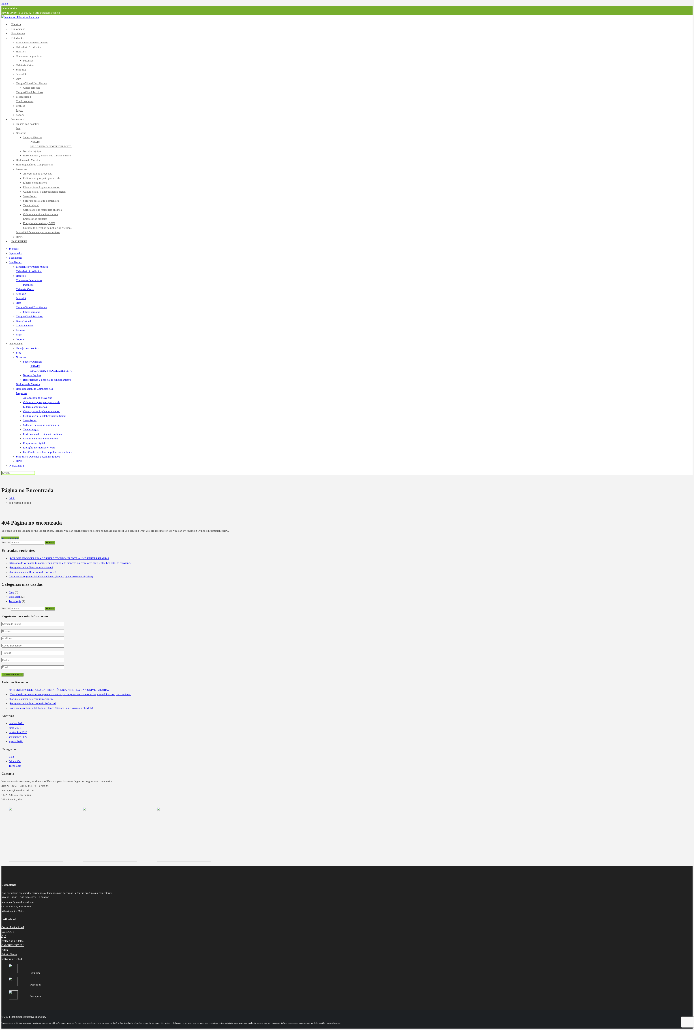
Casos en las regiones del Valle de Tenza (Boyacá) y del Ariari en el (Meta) (51, 576)
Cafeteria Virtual (25, 65)
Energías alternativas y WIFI (39, 223)
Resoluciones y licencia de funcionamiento (47, 155)
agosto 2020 (16, 741)
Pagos (19, 110)
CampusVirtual (9, 8)
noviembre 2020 (18, 732)
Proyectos (21, 169)
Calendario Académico (29, 47)
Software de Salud (11, 958)
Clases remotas (31, 87)
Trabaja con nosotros (27, 123)
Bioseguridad (23, 96)
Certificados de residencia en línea (42, 209)
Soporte (20, 339)
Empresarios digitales (35, 218)
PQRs (4, 949)
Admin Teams (9, 954)
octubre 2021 (16, 723)
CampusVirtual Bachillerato (31, 83)
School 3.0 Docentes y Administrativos (38, 232)
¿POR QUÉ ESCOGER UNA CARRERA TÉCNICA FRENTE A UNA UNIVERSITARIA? (59, 558)
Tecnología (15, 601)
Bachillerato (15, 257)
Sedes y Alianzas (32, 137)
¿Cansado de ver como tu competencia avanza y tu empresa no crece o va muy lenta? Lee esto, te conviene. (70, 562)
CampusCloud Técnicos (29, 92)
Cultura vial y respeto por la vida (41, 178)
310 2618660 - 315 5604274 (17, 12)
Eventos (20, 105)
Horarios (21, 51)
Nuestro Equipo (32, 151)
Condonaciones (24, 101)
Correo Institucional (12, 927)
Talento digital (31, 205)
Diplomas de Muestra (28, 160)
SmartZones (30, 196)
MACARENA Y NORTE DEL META (51, 146)
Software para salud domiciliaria (41, 200)
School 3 (21, 74)
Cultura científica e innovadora (40, 214)
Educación (15, 596)
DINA (19, 461)
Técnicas (14, 248)
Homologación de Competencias (34, 164)
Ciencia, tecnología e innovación (41, 187)
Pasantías (28, 60)
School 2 (21, 69)
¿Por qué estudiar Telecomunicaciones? (31, 567)
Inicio (4, 3)
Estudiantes (17, 38)
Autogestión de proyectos (37, 173)
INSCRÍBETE (19, 241)
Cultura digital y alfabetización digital (44, 191)
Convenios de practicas (29, 56)
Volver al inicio (10, 538)
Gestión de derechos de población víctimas (47, 227)
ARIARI (35, 142)
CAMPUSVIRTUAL (12, 945)
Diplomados (15, 253)
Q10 (18, 78)
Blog (18, 128)
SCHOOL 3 (7, 931)
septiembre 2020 (18, 736)
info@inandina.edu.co (47, 12)
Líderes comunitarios (35, 182)
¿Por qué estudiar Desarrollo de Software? (32, 572)
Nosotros (21, 132)
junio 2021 (15, 727)
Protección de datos (12, 940)
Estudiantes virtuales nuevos (32, 42)
